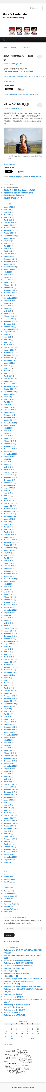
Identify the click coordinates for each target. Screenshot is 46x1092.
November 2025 (9, 230)
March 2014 (8, 594)
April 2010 (7, 716)
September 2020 (10, 391)
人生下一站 (20, 968)
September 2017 (10, 485)
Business (13, 94)
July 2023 (7, 303)
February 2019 (9, 441)
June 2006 (7, 831)
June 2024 (7, 274)
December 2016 (9, 508)
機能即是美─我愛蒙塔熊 (23, 960)
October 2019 (8, 420)
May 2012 (7, 651)
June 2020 (7, 399)
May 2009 (7, 745)
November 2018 (9, 449)
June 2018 (7, 462)
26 (11, 1036)
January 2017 (8, 506)
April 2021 (7, 373)
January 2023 (8, 319)
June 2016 (7, 524)
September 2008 (10, 766)
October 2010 (8, 701)
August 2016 (8, 519)
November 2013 (9, 605)
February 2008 (9, 784)
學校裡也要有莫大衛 (23, 1004)
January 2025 (8, 256)
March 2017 (8, 501)
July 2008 (7, 771)
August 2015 (8, 550)
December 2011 (9, 664)
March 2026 (8, 220)
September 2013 (10, 610)
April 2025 (7, 248)
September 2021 (10, 360)
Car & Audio (8, 893)
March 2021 (8, 376)
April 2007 (7, 810)
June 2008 (7, 774)
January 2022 (8, 350)
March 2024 (8, 282)
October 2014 (8, 576)
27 (17, 1036)
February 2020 (9, 410)
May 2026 (7, 215)
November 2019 (9, 417)
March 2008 (8, 781)
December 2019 (9, 415)
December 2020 (9, 384)
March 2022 (8, 345)
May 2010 (7, 714)
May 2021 (7, 371)
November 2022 (9, 324)
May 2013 (7, 620)
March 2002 (8, 836)
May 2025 (7, 246)
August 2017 (8, 488)
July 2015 (7, 553)
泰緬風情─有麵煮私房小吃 (13, 198)
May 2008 (7, 776)
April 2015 (7, 560)
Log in (6, 874)
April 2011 (7, 685)
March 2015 (8, 563)
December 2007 (9, 789)
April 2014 (7, 592)
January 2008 (8, 787)
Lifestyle (7, 899)
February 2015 (9, 566)
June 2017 (7, 493)
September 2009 (10, 735)
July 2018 (7, 459)
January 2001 (8, 846)
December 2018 (9, 446)
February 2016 (9, 534)
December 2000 (9, 849)
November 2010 (9, 698)
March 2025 (8, 251)
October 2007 (8, 794)
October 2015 (8, 545)
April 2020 (7, 404)
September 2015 (10, 547)
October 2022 (8, 326)
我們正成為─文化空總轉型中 (14, 195)
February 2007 (9, 815)
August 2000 (8, 859)
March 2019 (8, 438)
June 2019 (7, 430)
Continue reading (11, 82)
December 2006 (9, 820)
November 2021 (9, 355)
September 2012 (10, 641)
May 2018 (7, 464)
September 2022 (10, 329)
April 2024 (7, 280)
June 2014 (7, 586)
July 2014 (7, 584)
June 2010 (7, 711)
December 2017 (9, 477)
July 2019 (7, 428)
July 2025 (7, 241)
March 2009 (8, 750)
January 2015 (8, 568)
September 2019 (10, 423)
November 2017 (9, 480)
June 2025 (7, 243)
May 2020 (7, 402)
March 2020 (8, 407)
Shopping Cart (9, 904)
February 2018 (9, 472)
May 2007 (7, 807)
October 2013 (8, 607)
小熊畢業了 (20, 994)
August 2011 (8, 675)
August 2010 (8, 706)
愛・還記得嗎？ (21, 1010)
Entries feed (8, 876)
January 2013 (8, 631)
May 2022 (7, 339)
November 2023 (9, 292)
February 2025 (9, 253)
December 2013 (9, 602)
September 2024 (10, 267)
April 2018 (7, 467)
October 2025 (8, 233)
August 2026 (8, 207)
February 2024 (9, 285)
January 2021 (8, 381)
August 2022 (8, 332)
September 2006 (10, 828)
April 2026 (7, 217)
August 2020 (8, 394)
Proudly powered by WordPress (23, 1087)
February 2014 (9, 597)
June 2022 (7, 337)
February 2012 (9, 659)
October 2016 (8, 514)
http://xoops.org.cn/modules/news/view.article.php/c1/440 (24, 76)
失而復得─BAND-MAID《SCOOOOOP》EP (26, 978)
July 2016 (7, 521)
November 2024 (9, 261)
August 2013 (8, 612)
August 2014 (8, 581)
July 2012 (7, 646)
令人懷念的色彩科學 (11, 187)
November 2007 (9, 792)
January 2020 (8, 412)
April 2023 (7, 311)
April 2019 (7, 436)
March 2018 (8, 469)
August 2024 (8, 269)
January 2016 (8, 537)
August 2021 (8, 363)
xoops (25, 94)
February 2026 (9, 222)
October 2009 (8, 732)
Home (5, 40)
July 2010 (7, 709)
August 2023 (8, 300)
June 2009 (7, 742)
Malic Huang (8, 950)
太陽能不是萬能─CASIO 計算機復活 (28, 986)
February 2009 (9, 753)
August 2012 (8, 644)
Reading (7, 901)
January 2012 (8, 662)
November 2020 (9, 386)
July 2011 (7, 677)
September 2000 (10, 857)
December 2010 (9, 696)
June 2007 (7, 805)
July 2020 (7, 397)
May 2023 (7, 308)
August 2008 (8, 768)
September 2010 (10, 703)
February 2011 (9, 690)
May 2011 (7, 683)
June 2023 (7, 306)
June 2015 (7, 555)
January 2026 (8, 225)
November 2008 (9, 761)
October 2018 (8, 451)
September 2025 (10, 235)
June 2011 (7, 680)
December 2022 (9, 321)
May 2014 (7, 589)
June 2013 (7, 618)
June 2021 (7, 368)
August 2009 (8, 737)
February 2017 (9, 503)
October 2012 (8, 638)
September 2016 (10, 516)
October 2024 (8, 264)
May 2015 (7, 558)
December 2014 (9, 571)
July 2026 (7, 209)
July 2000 (7, 862)
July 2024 (7, 272)
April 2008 (7, 779)
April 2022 (7, 342)
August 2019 (8, 425)
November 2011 (9, 667)
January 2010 (8, 724)
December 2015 (9, 540)
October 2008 (8, 763)
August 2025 (8, 238)
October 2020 (8, 389)
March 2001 (8, 844)
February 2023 (9, 316)
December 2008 (9, 758)
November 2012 (9, 636)
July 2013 (7, 615)
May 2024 (7, 277)
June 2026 (7, 212)
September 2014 (10, 579)
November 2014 (9, 573)
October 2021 (8, 357)
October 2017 (8, 482)
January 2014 (8, 599)
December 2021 (9, 352)
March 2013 (8, 625)
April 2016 (7, 529)
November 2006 (9, 823)
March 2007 (8, 813)
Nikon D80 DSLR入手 (16, 104)
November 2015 (9, 542)
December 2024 (9, 259)
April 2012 (7, 654)
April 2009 (7, 748)
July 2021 (7, 365)
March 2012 (8, 657)
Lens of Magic (15, 177)
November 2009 (9, 729)
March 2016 (8, 532)
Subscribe (9, 935)
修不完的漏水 (20, 1015)
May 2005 (7, 833)
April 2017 (7, 498)
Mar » (33, 1039)
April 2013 (7, 623)
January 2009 (8, 755)
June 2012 (7, 649)
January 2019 (8, 443)
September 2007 (10, 797)
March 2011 (8, 688)
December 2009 (9, 727)
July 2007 (7, 802)
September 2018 (10, 454)
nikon (28, 177)
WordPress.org (9, 882)
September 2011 (10, 672)
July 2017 (7, 490)
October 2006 (8, 826)
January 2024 (8, 287)
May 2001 (7, 841)
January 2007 (8, 818)
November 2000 (9, 852)
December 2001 (9, 839)
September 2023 (10, 298)
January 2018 (8, 475)
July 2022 (7, 334)
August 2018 (8, 456)
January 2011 (8, 693)
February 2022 (9, 347)
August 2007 (8, 800)
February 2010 (9, 722)
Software (7, 906)
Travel (6, 911)
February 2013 (9, 628)
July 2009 (7, 740)
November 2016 (9, 511)
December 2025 (9, 227)
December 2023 (9, 290)
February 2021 (9, 378)
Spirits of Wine (9, 909)
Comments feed (9, 879)
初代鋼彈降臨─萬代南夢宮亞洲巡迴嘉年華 (18, 192)
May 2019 (7, 433)
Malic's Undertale (15, 14)
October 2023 (8, 295)
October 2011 (8, 670)
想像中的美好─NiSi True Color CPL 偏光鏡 (19, 190)
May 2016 (7, 527)
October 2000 (8, 854)
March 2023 (8, 313)
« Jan (11, 1039)
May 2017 (7, 495)
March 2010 (8, 719)
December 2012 (9, 633)
